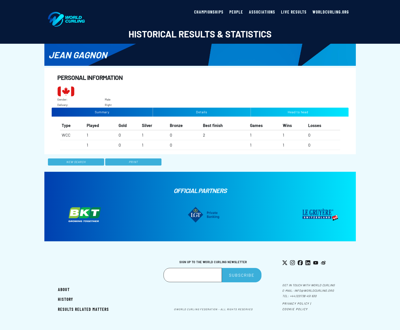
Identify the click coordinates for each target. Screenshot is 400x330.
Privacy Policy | (296, 303)
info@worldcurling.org (314, 290)
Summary (102, 112)
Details (201, 112)
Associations (262, 11)
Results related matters (83, 309)
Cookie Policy (295, 309)
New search (76, 162)
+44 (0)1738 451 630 (303, 296)
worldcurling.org (330, 11)
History (65, 299)
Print (133, 162)
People (236, 11)
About (64, 289)
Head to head (298, 112)
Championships (209, 11)
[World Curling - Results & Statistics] (66, 14)
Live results (294, 11)
